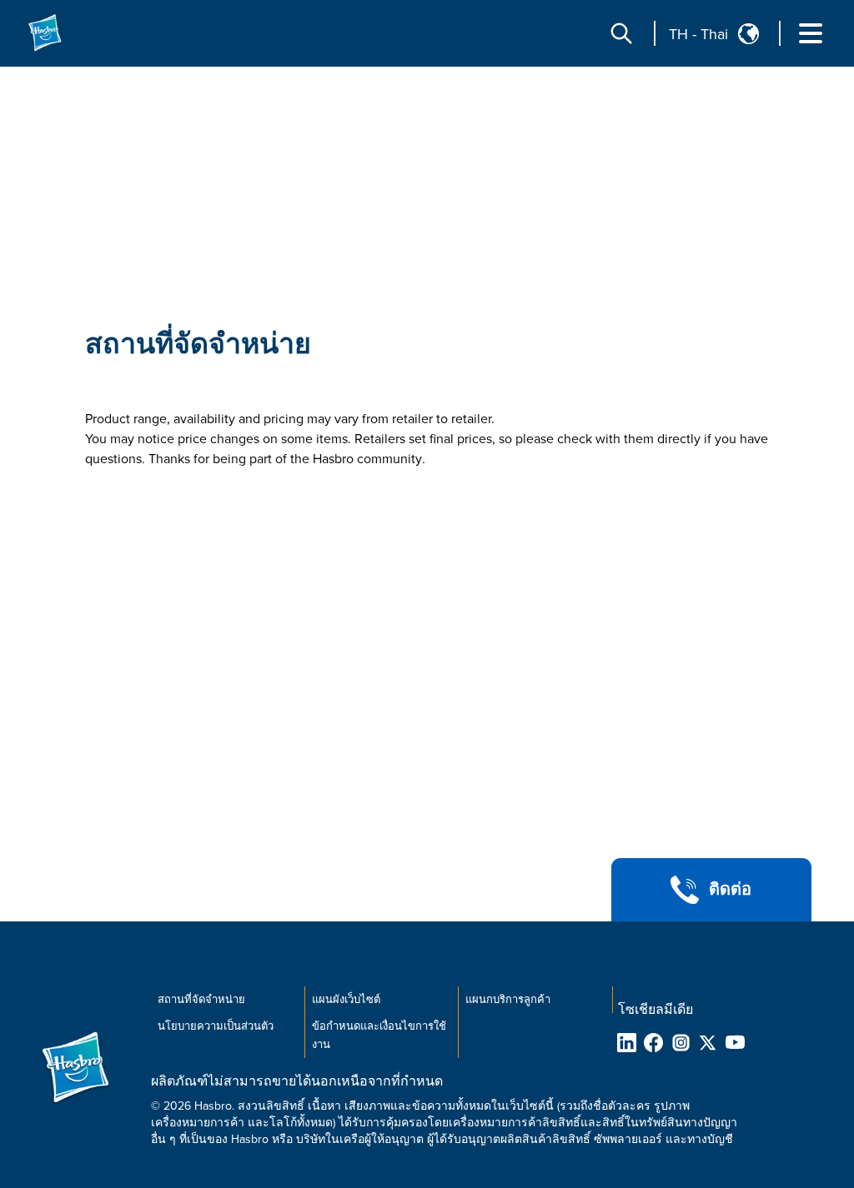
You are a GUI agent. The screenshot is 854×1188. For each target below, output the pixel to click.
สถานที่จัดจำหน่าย (198, 344)
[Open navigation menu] (810, 33)
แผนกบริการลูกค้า (507, 999)
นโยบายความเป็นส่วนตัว (216, 1026)
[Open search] (621, 33)
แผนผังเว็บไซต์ (346, 999)
